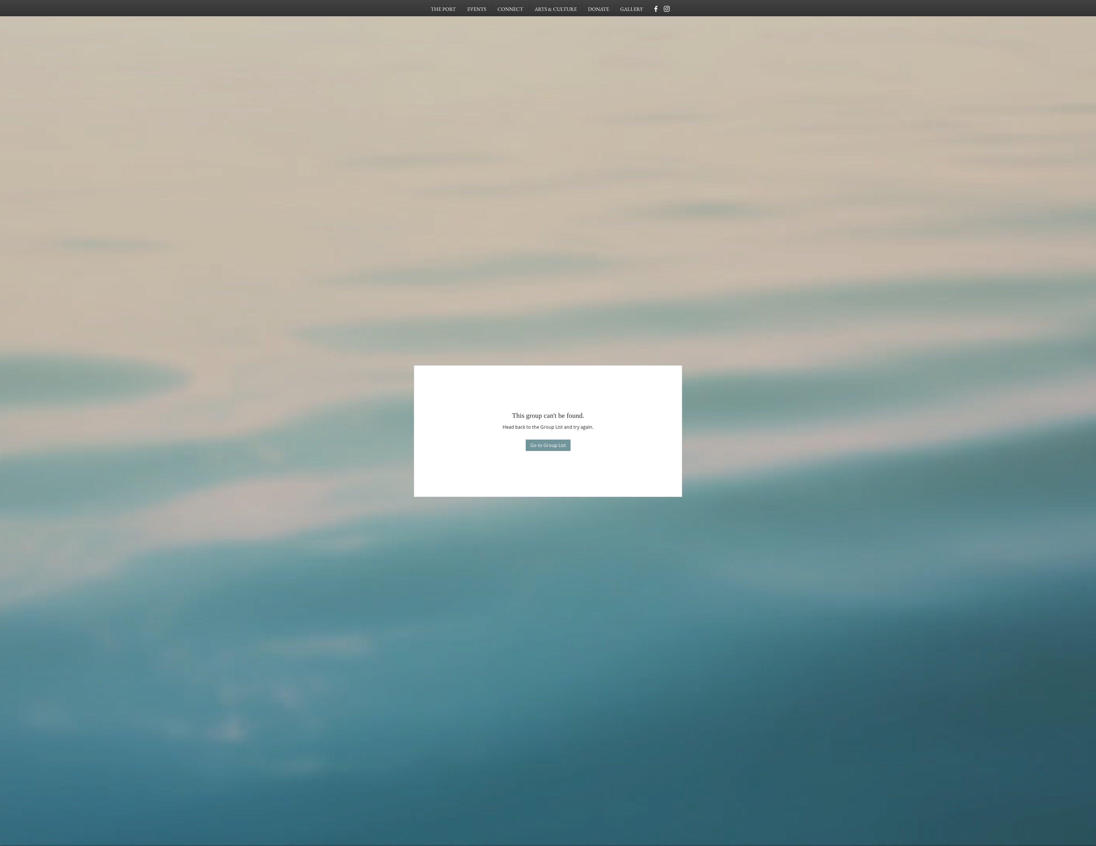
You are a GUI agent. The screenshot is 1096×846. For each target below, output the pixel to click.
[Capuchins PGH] (656, 9)
